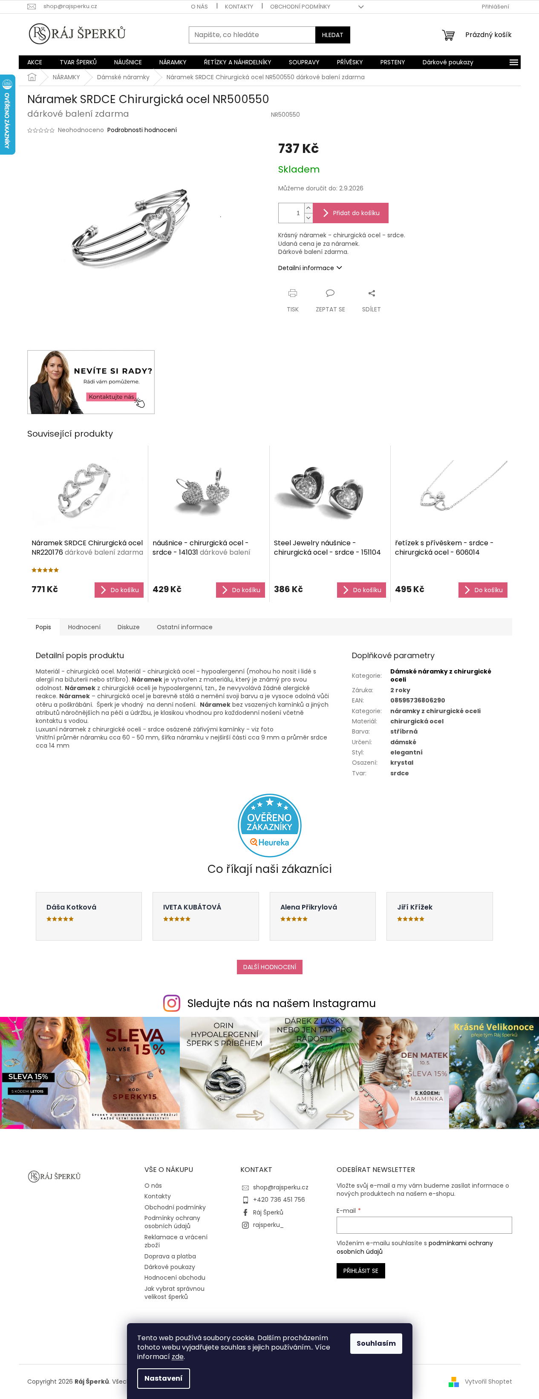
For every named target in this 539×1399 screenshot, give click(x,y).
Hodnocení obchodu (174, 1277)
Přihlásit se (360, 1271)
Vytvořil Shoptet (488, 1381)
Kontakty (239, 7)
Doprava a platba (170, 1256)
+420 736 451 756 (279, 1199)
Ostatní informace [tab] (185, 627)
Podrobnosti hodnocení (142, 130)
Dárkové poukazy (169, 1267)
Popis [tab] (43, 627)
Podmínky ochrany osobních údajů (172, 1222)
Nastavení (163, 1378)
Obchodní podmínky (300, 7)
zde (178, 1357)
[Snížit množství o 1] (308, 218)
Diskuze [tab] (129, 627)
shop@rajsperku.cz (280, 1187)
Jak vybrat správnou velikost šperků (174, 1292)
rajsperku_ (268, 1225)
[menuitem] (35, 62)
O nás (199, 7)
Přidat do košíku (356, 213)
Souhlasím (376, 1343)
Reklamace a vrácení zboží (176, 1241)
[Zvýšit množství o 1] (308, 208)
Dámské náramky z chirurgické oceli (440, 675)
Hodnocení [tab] (84, 627)
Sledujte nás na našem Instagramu (281, 1003)
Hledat (332, 35)
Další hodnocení (269, 967)
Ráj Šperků (268, 1212)
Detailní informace (306, 268)
